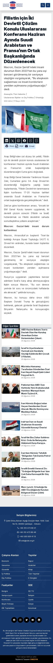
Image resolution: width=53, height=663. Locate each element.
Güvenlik (5, 569)
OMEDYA (34, 659)
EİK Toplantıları (8, 608)
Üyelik (30, 600)
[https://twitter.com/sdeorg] (26, 620)
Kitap (30, 569)
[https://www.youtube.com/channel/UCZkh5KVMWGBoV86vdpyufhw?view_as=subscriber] (33, 620)
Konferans (6, 600)
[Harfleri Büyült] (30, 140)
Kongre (5, 591)
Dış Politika (6, 578)
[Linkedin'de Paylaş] (6, 140)
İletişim (31, 595)
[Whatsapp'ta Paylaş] (18, 140)
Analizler (32, 565)
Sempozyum (7, 595)
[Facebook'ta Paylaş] (24, 140)
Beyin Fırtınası (8, 604)
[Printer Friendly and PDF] (19, 145)
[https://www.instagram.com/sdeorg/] (20, 620)
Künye (30, 604)
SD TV (31, 591)
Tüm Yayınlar (33, 574)
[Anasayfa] (12, 5)
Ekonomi (5, 561)
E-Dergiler (32, 578)
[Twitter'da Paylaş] (12, 140)
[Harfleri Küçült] (36, 140)
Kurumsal (32, 608)
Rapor (30, 561)
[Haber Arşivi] (43, 5)
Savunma (6, 565)
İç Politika (6, 574)
